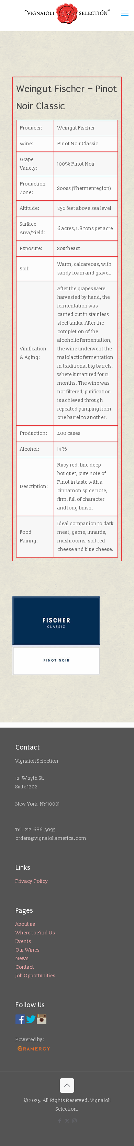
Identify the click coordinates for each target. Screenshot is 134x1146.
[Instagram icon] (74, 1121)
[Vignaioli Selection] (67, 13)
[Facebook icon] (60, 1121)
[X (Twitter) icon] (67, 1121)
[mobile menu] (125, 14)
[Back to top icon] (67, 1085)
